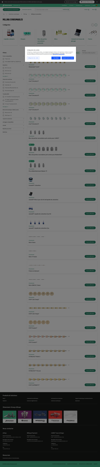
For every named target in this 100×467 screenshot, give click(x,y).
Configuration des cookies (33, 57)
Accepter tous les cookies (67, 57)
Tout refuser (56, 57)
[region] (50, 54)
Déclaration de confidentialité (58, 54)
